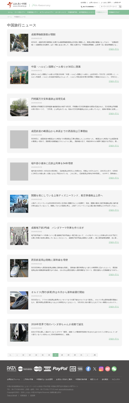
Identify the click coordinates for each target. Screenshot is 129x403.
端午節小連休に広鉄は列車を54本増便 (52, 163)
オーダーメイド (60, 12)
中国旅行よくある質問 (44, 379)
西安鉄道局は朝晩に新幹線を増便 (49, 259)
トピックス (116, 379)
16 (49, 355)
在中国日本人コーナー (86, 12)
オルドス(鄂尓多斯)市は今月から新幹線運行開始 (57, 292)
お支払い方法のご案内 (64, 379)
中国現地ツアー (32, 12)
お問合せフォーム (13, 379)
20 (75, 355)
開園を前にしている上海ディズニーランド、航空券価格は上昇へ (67, 195)
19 (68, 355)
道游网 (32, 395)
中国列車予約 (72, 12)
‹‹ (17, 355)
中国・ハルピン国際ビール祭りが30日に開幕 (56, 66)
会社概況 (83, 2)
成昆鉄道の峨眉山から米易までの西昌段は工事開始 (59, 131)
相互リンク (94, 379)
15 (42, 355)
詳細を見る (114, 49)
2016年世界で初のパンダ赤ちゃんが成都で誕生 (57, 324)
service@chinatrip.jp (66, 389)
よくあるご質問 (106, 2)
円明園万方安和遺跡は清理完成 (48, 98)
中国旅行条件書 (81, 379)
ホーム (10, 12)
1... (11, 355)
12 (23, 355)
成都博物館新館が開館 (43, 34)
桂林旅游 (23, 395)
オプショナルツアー (46, 12)
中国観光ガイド (101, 12)
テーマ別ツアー (20, 12)
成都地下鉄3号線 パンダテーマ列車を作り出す (57, 227)
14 (36, 355)
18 (62, 355)
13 (30, 355)
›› (87, 355)
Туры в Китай (12, 395)
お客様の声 (117, 2)
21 (81, 355)
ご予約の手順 (28, 379)
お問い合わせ (93, 2)
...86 (94, 355)
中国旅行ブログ (114, 12)
